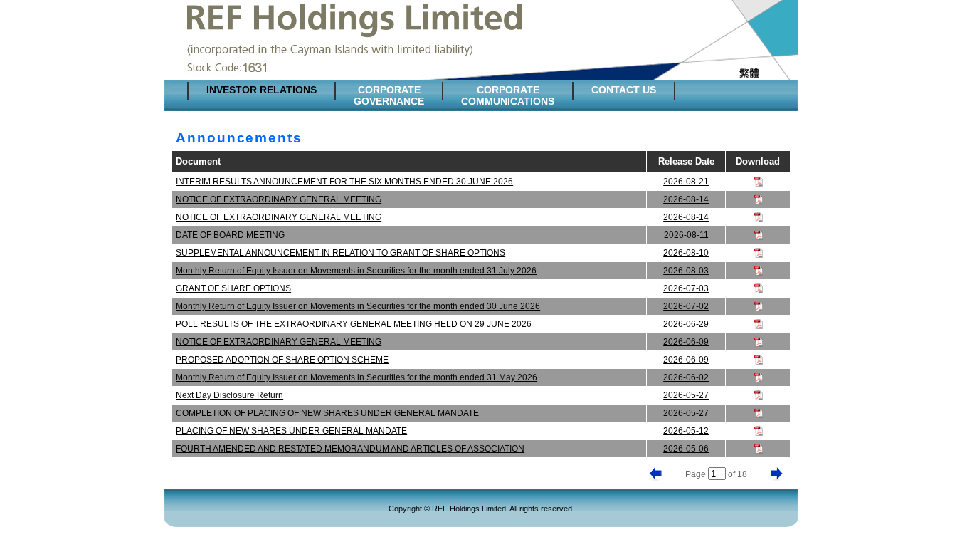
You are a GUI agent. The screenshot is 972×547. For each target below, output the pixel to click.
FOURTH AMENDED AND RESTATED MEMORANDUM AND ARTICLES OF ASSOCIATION (350, 449)
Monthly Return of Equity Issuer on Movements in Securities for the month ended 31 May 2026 (356, 377)
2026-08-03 (686, 271)
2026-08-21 (686, 182)
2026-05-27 (686, 395)
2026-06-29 (686, 324)
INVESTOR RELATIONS (261, 89)
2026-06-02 (686, 377)
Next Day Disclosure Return (229, 395)
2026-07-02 (686, 306)
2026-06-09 (686, 342)
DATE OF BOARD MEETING (230, 235)
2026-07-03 (686, 288)
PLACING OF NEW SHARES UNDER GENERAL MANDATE (291, 431)
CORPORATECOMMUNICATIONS (507, 95)
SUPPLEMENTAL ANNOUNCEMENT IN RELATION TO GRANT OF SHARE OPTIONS (340, 253)
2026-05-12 (686, 431)
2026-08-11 (686, 235)
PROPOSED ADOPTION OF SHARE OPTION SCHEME (282, 360)
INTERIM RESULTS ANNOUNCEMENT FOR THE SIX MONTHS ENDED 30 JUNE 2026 (344, 182)
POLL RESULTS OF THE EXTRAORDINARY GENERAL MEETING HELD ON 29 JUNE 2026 (354, 324)
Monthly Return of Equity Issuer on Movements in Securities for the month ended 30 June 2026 (358, 306)
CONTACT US (623, 89)
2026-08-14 (686, 199)
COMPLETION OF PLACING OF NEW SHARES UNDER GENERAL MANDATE (327, 413)
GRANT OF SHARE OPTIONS (233, 288)
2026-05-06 (686, 449)
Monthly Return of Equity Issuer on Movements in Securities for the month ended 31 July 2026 (356, 271)
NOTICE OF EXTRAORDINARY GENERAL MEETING (278, 199)
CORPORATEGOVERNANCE (389, 95)
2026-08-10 (686, 253)
